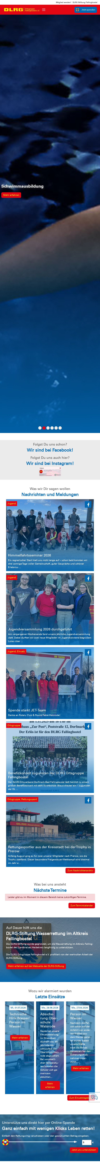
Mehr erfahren (11, 195)
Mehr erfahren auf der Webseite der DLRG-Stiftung (36, 966)
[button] (88, 504)
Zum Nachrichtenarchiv (80, 870)
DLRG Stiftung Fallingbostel (85, 2)
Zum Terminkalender (81, 905)
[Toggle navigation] (44, 10)
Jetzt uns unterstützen (84, 1149)
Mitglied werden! (63, 2)
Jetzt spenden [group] (88, 9)
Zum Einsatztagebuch (81, 1097)
